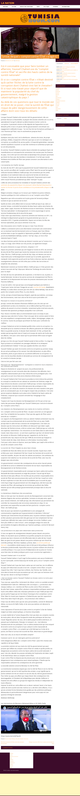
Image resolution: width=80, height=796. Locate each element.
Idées (38, 6)
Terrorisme (25, 739)
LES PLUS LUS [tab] (66, 63)
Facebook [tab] (59, 118)
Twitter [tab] (65, 118)
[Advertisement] (40, 785)
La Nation (7, 3)
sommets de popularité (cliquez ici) (13, 185)
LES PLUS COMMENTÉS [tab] (74, 63)
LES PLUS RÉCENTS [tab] (59, 63)
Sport (57, 107)
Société (21, 739)
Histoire (57, 94)
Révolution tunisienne (26, 6)
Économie (55, 6)
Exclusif (7, 739)
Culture (14, 6)
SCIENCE (58, 102)
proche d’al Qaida (39, 287)
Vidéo (57, 110)
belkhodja (17, 60)
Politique (46, 6)
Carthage (5, 6)
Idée (10, 739)
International (66, 6)
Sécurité (17, 739)
